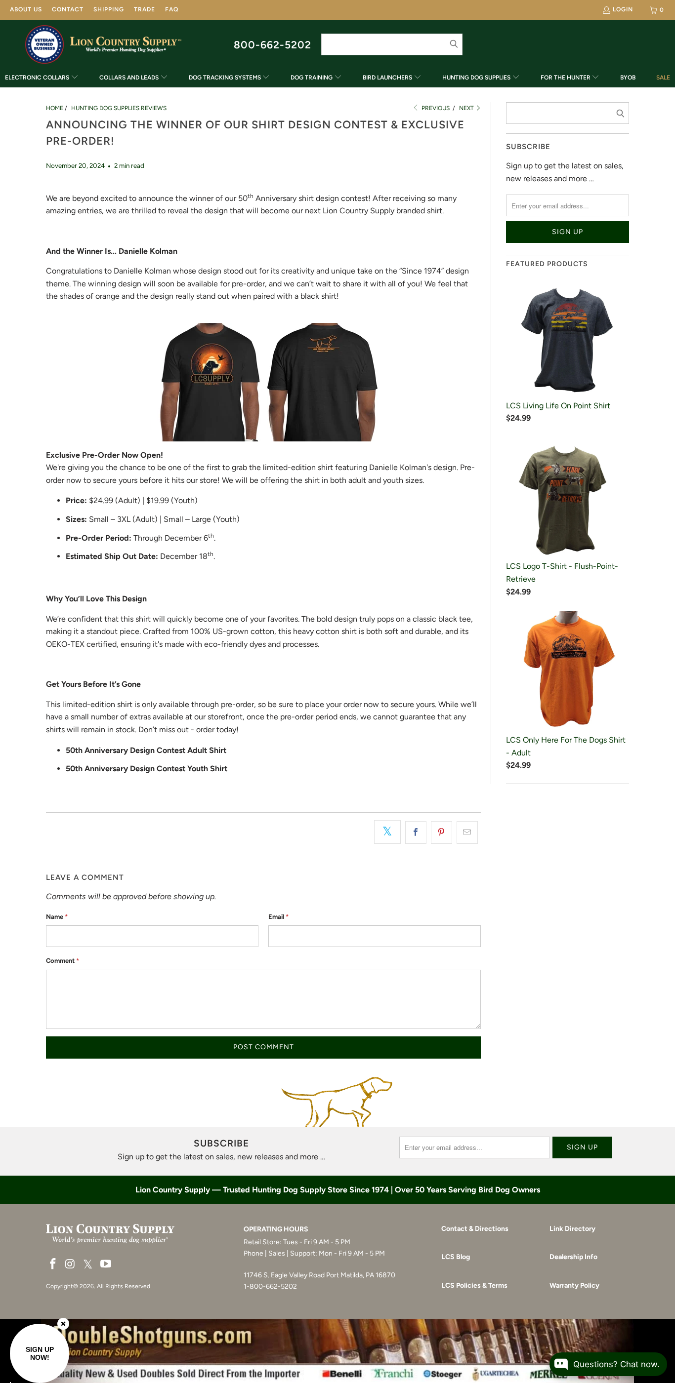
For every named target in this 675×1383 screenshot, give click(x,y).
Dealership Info (573, 1257)
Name (57, 916)
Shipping (108, 9)
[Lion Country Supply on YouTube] (106, 1264)
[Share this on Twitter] (387, 832)
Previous (434, 108)
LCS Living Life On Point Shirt (558, 405)
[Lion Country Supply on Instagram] (70, 1264)
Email (278, 916)
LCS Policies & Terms (474, 1285)
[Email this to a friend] (467, 832)
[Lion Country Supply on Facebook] (53, 1264)
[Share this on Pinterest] (441, 832)
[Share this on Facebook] (415, 832)
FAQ (171, 9)
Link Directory (572, 1229)
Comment (62, 960)
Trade (144, 9)
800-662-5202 (272, 45)
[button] (42, 78)
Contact (68, 9)
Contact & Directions (474, 1229)
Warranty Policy (574, 1285)
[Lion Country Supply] (125, 44)
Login (623, 9)
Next (467, 108)
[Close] (63, 1324)
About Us (26, 9)
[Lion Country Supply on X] (88, 1265)
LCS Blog (455, 1257)
